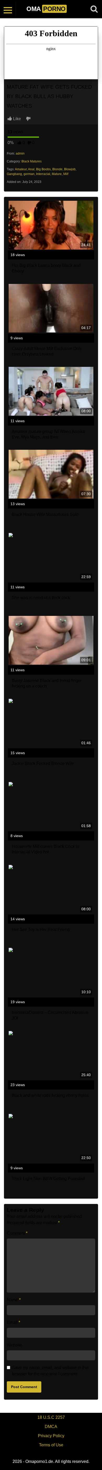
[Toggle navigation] (8, 9)
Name (14, 1300)
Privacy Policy (51, 1436)
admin (20, 153)
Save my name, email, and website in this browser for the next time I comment (50, 1370)
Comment (17, 1233)
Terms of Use (51, 1445)
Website (14, 1345)
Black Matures (31, 161)
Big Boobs (43, 169)
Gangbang (14, 174)
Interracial (43, 174)
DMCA (51, 1426)
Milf (65, 174)
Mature (57, 174)
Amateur (21, 169)
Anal (31, 169)
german (29, 174)
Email (13, 1322)
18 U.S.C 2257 (51, 1417)
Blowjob (70, 169)
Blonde (57, 169)
